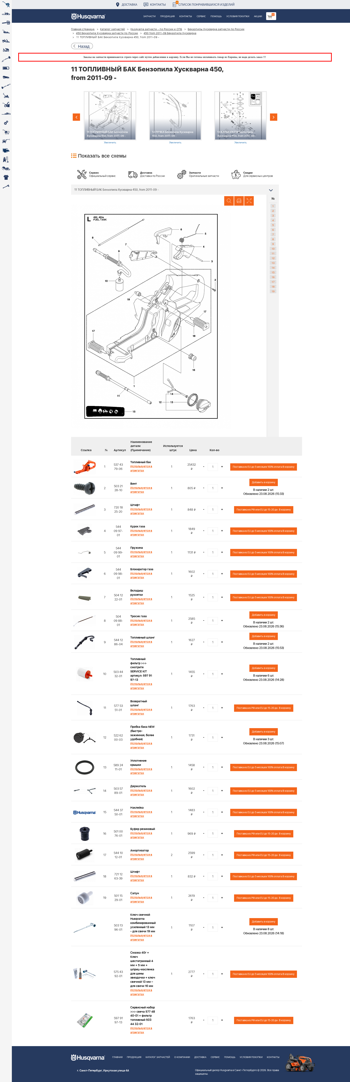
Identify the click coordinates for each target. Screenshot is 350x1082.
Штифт (135, 505)
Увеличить (110, 142)
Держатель (138, 786)
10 (273, 248)
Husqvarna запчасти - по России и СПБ (156, 29)
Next (273, 117)
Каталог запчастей (112, 29)
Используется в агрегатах (141, 468)
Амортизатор (139, 850)
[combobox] (175, 189)
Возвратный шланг (138, 703)
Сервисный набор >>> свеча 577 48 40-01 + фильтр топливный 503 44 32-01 (142, 1015)
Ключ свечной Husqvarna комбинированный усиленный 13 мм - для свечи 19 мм (143, 923)
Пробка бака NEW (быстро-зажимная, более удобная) (142, 733)
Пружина (136, 548)
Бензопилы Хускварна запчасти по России (216, 29)
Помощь (216, 16)
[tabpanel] (110, 117)
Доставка (129, 4)
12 (273, 258)
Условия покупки (237, 16)
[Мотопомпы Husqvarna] (6, 150)
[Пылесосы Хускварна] (6, 159)
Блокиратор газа (141, 569)
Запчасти (149, 16)
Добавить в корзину (263, 482)
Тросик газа (138, 616)
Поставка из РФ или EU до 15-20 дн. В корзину (264, 510)
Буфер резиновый (142, 829)
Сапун (134, 893)
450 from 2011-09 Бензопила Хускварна (170, 33)
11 (273, 253)
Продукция (167, 16)
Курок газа (137, 526)
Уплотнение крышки (138, 763)
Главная (117, 1057)
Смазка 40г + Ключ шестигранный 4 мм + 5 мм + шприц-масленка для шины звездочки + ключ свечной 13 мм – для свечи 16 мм (142, 969)
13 (273, 263)
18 (273, 286)
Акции (258, 16)
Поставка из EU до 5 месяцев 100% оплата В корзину (263, 467)
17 (273, 282)
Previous (76, 117)
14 (273, 267)
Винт (133, 484)
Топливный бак (140, 462)
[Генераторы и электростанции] (6, 132)
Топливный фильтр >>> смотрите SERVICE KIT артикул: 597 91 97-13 (141, 669)
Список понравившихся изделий (205, 3)
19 (273, 291)
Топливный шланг (142, 637)
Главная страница (83, 29)
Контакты (158, 4)
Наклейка (137, 808)
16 (273, 277)
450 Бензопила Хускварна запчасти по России (107, 33)
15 (273, 272)
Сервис (201, 16)
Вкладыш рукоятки (136, 592)
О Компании (182, 1057)
